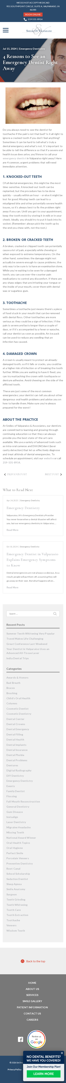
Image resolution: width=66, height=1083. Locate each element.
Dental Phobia (15, 754)
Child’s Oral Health (18, 698)
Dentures (12, 765)
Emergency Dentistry (32, 48)
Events (10, 786)
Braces (10, 687)
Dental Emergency (17, 729)
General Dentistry (17, 806)
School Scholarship (18, 873)
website (49, 458)
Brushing (11, 693)
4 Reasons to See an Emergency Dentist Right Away (30, 62)
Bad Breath (13, 682)
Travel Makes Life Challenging (24, 638)
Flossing (11, 796)
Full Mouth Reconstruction (23, 801)
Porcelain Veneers (17, 858)
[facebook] (21, 1039)
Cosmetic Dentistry (18, 713)
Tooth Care (13, 909)
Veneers (11, 925)
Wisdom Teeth (15, 930)
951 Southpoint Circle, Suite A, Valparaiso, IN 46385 (33, 8)
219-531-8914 (35, 19)
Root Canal (13, 868)
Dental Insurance (17, 749)
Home (32, 982)
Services (32, 994)
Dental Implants (16, 744)
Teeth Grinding (15, 899)
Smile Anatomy (15, 889)
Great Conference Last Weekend (26, 643)
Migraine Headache (18, 827)
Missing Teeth (15, 832)
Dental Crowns (15, 724)
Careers (32, 1019)
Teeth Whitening (16, 904)
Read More (12, 530)
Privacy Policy (14, 1069)
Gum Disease (14, 811)
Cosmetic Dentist (17, 708)
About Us (32, 988)
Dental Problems (16, 760)
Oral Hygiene (14, 847)
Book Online (33, 14)
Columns (11, 703)
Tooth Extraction (17, 914)
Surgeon (11, 894)
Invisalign (12, 816)
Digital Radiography (18, 770)
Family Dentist (15, 791)
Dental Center (15, 718)
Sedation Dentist (17, 878)
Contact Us (32, 1013)
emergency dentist (14, 158)
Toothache (13, 920)
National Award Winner (21, 837)
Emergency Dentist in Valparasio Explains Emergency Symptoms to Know (32, 560)
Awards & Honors (17, 677)
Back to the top (35, 961)
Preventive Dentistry (19, 863)
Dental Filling (14, 734)
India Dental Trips (17, 658)
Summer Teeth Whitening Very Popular (30, 633)
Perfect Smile (14, 853)
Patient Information (32, 1007)
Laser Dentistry (16, 822)
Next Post (52, 474)
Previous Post (17, 474)
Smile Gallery (32, 1001)
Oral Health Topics (18, 842)
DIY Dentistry (15, 775)
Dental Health (15, 739)
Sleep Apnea (14, 884)
